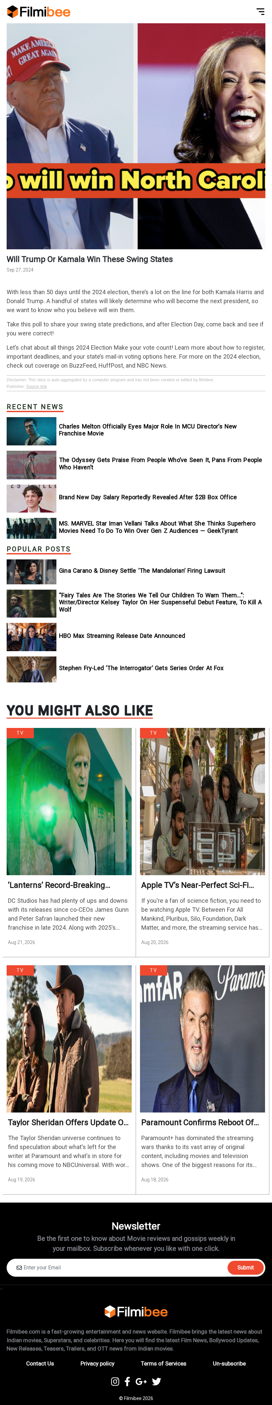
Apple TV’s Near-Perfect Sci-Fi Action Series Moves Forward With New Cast (202, 885)
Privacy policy (97, 1363)
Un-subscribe (229, 1363)
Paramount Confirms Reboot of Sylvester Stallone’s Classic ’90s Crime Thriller (197, 1122)
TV (20, 733)
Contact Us (40, 1363)
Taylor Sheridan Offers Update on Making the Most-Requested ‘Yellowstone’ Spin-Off (68, 1122)
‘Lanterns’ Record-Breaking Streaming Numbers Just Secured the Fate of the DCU (69, 885)
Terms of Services (163, 1363)
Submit (246, 1267)
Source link (36, 386)
